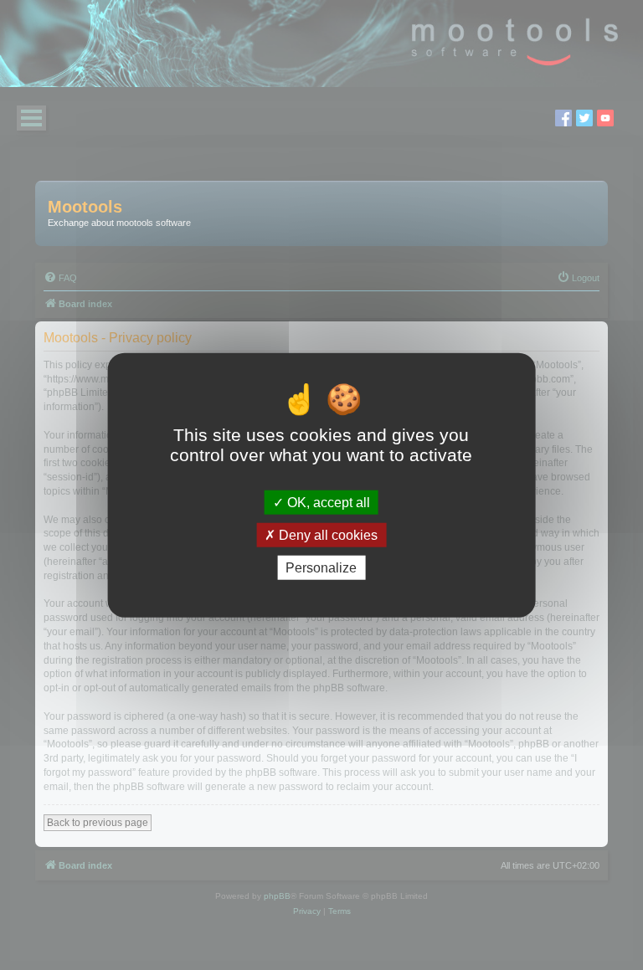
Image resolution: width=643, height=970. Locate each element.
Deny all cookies (326, 534)
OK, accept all (327, 502)
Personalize (321, 568)
